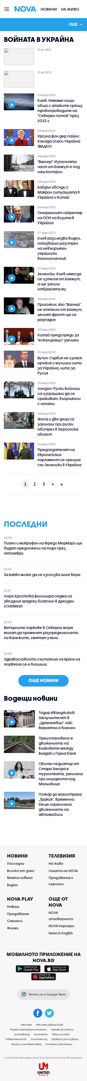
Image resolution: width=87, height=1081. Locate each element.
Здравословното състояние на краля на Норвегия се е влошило (42, 661)
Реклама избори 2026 (49, 1024)
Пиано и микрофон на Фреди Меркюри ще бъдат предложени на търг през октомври (43, 548)
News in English (61, 933)
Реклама (26, 1024)
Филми (12, 928)
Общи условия (60, 1034)
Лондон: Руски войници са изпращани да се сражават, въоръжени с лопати (59, 396)
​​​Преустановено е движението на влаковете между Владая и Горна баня (57, 745)
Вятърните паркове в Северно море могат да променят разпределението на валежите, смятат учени (41, 632)
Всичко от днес (21, 871)
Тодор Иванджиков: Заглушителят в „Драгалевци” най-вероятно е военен (57, 720)
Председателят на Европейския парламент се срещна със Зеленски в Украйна (59, 457)
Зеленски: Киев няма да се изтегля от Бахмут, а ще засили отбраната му (59, 281)
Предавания (18, 914)
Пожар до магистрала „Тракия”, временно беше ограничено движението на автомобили (60, 804)
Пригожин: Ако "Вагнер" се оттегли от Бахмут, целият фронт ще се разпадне (59, 312)
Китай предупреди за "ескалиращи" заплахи (58, 337)
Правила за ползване (64, 1039)
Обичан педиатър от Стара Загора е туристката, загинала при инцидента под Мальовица (61, 773)
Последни (15, 863)
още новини (43, 680)
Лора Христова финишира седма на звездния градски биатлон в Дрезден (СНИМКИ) (39, 601)
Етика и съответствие (26, 1044)
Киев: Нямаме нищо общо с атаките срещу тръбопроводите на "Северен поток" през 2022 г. (60, 110)
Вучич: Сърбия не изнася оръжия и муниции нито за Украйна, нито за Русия (59, 365)
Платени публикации (59, 1044)
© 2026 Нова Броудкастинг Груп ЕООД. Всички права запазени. (43, 1057)
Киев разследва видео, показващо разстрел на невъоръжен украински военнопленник (59, 248)
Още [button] (73, 24)
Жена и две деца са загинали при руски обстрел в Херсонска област (57, 426)
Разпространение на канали (28, 1029)
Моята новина (20, 878)
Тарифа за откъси (62, 1029)
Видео (12, 885)
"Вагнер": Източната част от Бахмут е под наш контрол (58, 166)
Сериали (14, 921)
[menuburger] (7, 8)
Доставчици (22, 1034)
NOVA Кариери (61, 926)
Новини (49, 9)
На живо (70, 9)
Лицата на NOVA (63, 871)
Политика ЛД (39, 1039)
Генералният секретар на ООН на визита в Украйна (59, 217)
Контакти (41, 1034)
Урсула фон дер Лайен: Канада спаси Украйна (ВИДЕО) (58, 141)
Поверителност (16, 1039)
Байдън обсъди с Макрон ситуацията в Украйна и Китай (58, 192)
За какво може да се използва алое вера (42, 574)
